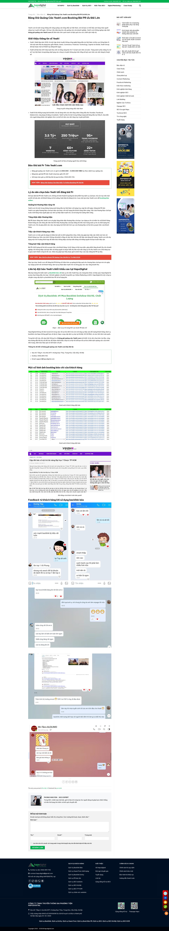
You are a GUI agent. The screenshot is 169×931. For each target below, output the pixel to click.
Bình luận (33, 820)
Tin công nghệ (121, 116)
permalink (59, 788)
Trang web (88, 835)
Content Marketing (123, 79)
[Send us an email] (36, 881)
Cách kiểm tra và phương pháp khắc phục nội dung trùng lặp (130, 24)
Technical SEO (122, 113)
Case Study (128, 5)
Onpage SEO (121, 106)
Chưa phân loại (122, 75)
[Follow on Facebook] (29, 881)
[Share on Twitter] (66, 781)
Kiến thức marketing (123, 86)
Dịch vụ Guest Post (70, 921)
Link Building (121, 99)
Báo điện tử (41, 14)
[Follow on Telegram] (42, 881)
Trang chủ (31, 14)
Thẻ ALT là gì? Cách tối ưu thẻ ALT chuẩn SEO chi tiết (131, 46)
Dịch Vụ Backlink (73, 5)
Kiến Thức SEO (99, 5)
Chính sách (120, 72)
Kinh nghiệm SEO (122, 92)
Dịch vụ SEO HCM (123, 921)
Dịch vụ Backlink (45, 921)
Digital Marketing (114, 5)
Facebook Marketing (124, 82)
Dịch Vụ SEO (86, 5)
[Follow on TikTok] (33, 881)
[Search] (140, 5)
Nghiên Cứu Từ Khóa (123, 103)
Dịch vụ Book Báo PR (84, 921)
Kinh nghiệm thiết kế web (125, 96)
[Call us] (39, 881)
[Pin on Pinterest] (73, 781)
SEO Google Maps (123, 109)
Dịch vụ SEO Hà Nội (109, 921)
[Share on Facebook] (63, 781)
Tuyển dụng (120, 120)
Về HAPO (60, 5)
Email (59, 835)
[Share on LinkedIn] (76, 781)
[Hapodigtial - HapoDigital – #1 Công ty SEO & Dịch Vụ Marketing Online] (37, 5)
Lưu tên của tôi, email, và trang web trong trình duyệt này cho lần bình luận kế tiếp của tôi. (62, 843)
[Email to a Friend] (69, 781)
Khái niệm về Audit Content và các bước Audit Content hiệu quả (131, 39)
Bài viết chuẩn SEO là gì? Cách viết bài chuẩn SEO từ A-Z (131, 52)
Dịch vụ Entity (57, 921)
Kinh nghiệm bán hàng (124, 89)
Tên (32, 835)
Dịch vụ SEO (97, 921)
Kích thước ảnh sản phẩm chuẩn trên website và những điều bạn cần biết (130, 32)
